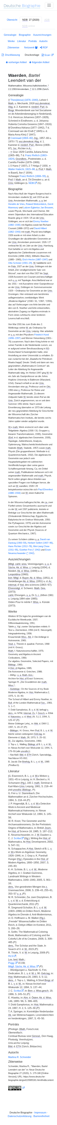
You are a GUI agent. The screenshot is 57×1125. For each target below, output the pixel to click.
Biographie (25, 35)
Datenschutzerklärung (19, 1116)
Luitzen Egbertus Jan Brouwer (38, 207)
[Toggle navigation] (49, 5)
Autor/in (43, 41)
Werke (11, 41)
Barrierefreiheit (41, 1116)
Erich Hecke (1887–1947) (35, 259)
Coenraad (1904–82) (21, 138)
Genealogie (10, 35)
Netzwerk (29, 47)
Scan (47, 55)
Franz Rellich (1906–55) (33, 176)
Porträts (32, 41)
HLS (10, 956)
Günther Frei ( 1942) (29, 550)
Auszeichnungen (42, 35)
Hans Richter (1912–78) (20, 546)
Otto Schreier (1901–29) (20, 263)
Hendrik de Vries (16, 204)
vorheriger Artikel (18, 62)
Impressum (40, 1112)
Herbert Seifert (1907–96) (40, 543)
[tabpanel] (28, 562)
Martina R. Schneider (19, 1057)
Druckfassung (12, 55)
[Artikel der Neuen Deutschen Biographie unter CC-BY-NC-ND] (16, 1088)
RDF (45, 47)
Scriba (17, 838)
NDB (31, 183)
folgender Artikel (40, 62)
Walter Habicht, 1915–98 (21, 169)
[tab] (31, 20)
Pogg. (11, 963)
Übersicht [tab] (12, 20)
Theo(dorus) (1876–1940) (24, 100)
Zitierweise (13, 47)
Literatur (21, 41)
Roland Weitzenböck (36, 204)
